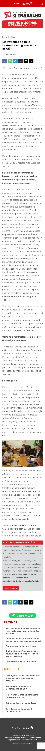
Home (4, 37)
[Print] (20, 61)
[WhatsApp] (10, 61)
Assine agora (11, 588)
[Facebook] (4, 61)
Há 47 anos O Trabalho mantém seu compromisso (22, 696)
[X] (31, 61)
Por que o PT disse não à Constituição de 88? (18, 687)
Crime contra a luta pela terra (21, 661)
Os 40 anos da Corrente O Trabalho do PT (19, 710)
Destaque (12, 37)
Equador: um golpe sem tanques (22, 646)
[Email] (26, 61)
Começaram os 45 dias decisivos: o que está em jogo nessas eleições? (23, 639)
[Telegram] (15, 61)
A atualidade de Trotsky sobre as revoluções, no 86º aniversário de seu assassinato (23, 653)
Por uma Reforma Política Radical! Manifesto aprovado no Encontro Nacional (23, 631)
